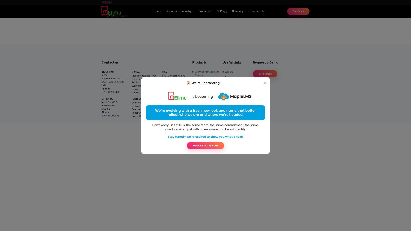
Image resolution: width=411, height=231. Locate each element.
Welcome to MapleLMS (205, 145)
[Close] (265, 83)
